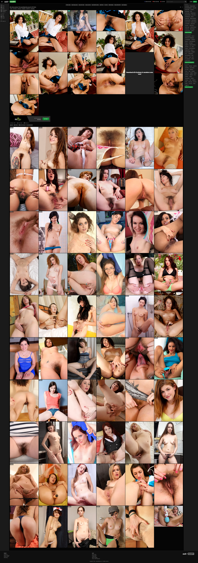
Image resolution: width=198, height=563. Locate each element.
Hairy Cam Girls (88, 4)
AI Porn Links (68, 4)
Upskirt (186, 83)
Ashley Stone (190, 53)
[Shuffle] (180, 7)
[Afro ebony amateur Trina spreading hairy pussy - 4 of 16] (139, 31)
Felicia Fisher (187, 13)
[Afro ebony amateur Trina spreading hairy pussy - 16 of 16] (24, 104)
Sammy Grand (187, 30)
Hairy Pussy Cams (75, 4)
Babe (189, 71)
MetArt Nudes (111, 4)
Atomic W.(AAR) (187, 51)
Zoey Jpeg (194, 7)
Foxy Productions (192, 41)
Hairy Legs (190, 81)
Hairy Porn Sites (81, 4)
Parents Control (6, 556)
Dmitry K (186, 48)
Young (194, 83)
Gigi (191, 11)
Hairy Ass (194, 81)
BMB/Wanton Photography (189, 37)
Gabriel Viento (187, 60)
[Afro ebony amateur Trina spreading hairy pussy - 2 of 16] (53, 31)
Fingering (23, 8)
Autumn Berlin (187, 21)
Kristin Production (192, 44)
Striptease (191, 69)
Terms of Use (94, 554)
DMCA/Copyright (94, 557)
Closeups (19, 8)
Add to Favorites (22, 125)
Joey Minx (186, 25)
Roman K (186, 41)
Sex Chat (106, 4)
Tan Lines (190, 83)
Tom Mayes (191, 43)
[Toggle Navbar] (2, 2)
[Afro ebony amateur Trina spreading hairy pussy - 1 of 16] (24, 31)
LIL (190, 46)
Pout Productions (192, 48)
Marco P (186, 57)
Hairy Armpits (192, 67)
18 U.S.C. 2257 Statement (96, 558)
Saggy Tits (187, 85)
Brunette (193, 71)
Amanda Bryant (187, 20)
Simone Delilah (192, 6)
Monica (192, 16)
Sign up (195, 1)
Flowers (186, 43)
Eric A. (186, 53)
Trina (11, 8)
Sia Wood (192, 9)
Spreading (32, 8)
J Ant (192, 57)
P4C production (187, 58)
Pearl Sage (187, 6)
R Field (192, 58)
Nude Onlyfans (156, 1)
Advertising (6, 557)
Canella (192, 30)
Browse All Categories (188, 87)
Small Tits (28, 8)
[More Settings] (182, 7)
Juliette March (193, 13)
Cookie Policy (94, 556)
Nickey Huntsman (193, 18)
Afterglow (193, 51)
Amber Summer (193, 21)
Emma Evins (194, 14)
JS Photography (187, 39)
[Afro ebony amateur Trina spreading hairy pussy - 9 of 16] (24, 62)
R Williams (193, 39)
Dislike (16, 125)
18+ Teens (14, 8)
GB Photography (187, 36)
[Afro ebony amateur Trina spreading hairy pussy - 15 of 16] (82, 83)
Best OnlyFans (124, 4)
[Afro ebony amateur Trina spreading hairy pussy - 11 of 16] (82, 62)
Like (12, 125)
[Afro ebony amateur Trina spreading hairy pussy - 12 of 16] (24, 83)
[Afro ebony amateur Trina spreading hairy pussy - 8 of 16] (82, 41)
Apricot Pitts (187, 9)
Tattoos (190, 76)
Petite (186, 81)
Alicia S (192, 50)
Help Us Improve (6, 555)
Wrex (192, 55)
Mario (193, 46)
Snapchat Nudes (148, 1)
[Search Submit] (185, 2)
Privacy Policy (94, 555)
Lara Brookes (187, 23)
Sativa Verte (192, 25)
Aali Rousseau (187, 16)
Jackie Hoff (187, 18)
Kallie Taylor (187, 27)
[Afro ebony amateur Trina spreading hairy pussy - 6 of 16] (110, 52)
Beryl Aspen (187, 11)
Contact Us (5, 554)
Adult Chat (101, 4)
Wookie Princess (193, 27)
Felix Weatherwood (188, 7)
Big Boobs (187, 74)
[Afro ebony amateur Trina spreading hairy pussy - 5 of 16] (168, 20)
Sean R (193, 36)
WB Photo (186, 46)
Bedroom (191, 74)
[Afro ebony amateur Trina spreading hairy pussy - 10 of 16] (53, 73)
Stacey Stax (193, 23)
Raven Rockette (187, 14)
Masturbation (187, 78)
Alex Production (187, 55)
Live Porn (163, 1)
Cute (195, 74)
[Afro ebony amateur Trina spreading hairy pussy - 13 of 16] (110, 83)
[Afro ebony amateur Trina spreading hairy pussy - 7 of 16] (168, 52)
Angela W (186, 44)
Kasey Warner (194, 20)
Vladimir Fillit (187, 50)
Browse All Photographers (189, 62)
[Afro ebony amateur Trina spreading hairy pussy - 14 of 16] (168, 83)
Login (191, 1)
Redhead (186, 76)
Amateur (192, 78)
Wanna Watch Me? (118, 4)
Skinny (186, 71)
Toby (190, 57)
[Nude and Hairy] (10, 2)
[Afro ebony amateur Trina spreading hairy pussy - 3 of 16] (110, 20)
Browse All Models (188, 32)
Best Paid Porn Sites (95, 4)
